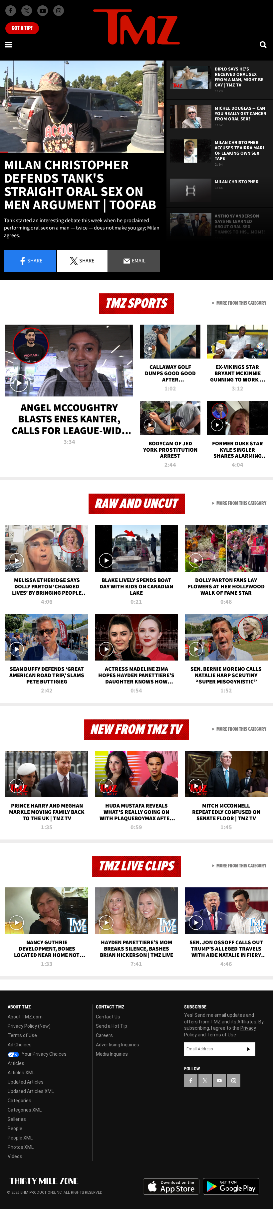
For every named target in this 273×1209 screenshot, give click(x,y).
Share (34, 260)
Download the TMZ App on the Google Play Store (231, 1186)
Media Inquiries (112, 1054)
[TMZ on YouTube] (219, 1080)
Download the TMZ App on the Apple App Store (171, 1186)
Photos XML (21, 1147)
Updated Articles (26, 1082)
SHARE (86, 260)
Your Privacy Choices (44, 1054)
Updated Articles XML (31, 1091)
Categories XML (25, 1110)
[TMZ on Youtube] (42, 10)
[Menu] (9, 44)
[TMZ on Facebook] (10, 10)
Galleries (17, 1119)
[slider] (82, 152)
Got (22, 28)
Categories (19, 1100)
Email (138, 260)
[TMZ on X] (26, 10)
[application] (82, 107)
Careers (104, 1035)
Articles (16, 1063)
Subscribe (248, 1049)
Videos (15, 1156)
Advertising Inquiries (117, 1044)
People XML (20, 1137)
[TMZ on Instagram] (58, 10)
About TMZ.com (25, 1016)
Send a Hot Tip (111, 1026)
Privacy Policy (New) (29, 1026)
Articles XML (21, 1072)
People (15, 1128)
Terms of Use (22, 1035)
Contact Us (108, 1016)
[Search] (263, 44)
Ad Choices (20, 1044)
